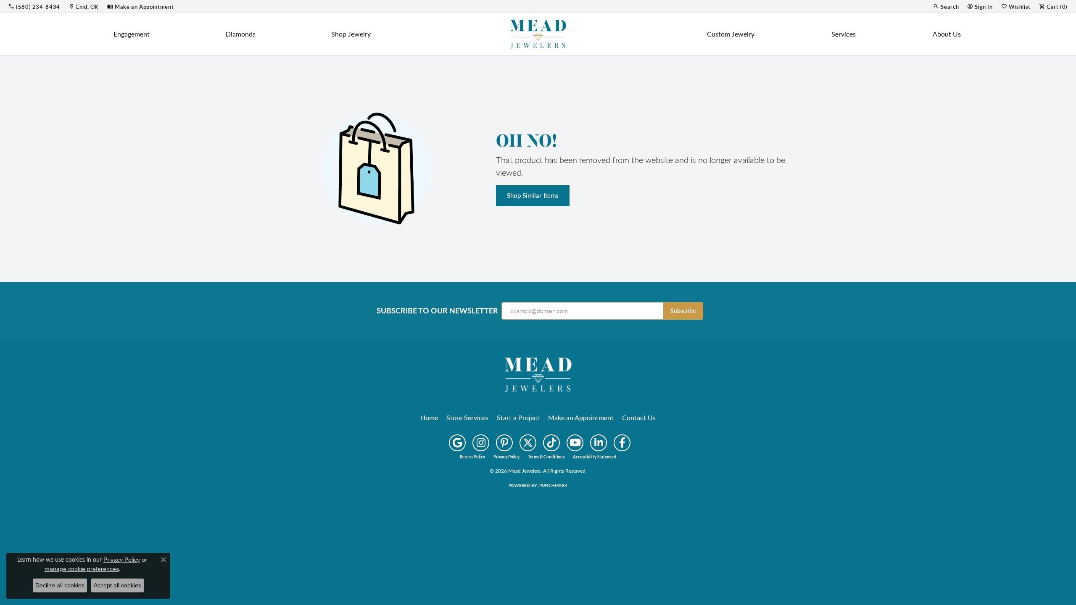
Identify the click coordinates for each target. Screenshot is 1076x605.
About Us (947, 34)
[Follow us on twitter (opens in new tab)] (528, 442)
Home (429, 417)
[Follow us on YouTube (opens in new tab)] (575, 442)
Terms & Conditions (546, 457)
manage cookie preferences (82, 569)
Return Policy (472, 457)
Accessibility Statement (595, 457)
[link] (34, 6)
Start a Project (518, 417)
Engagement (131, 34)
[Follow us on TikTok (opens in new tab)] (551, 442)
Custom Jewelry (730, 34)
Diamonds (241, 34)
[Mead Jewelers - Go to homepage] (538, 374)
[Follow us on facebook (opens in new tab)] (622, 442)
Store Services (467, 417)
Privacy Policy (506, 457)
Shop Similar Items (533, 195)
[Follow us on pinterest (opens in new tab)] (504, 442)
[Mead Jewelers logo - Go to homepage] (538, 34)
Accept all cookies (117, 585)
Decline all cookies (59, 585)
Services (843, 34)
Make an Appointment (581, 417)
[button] (946, 6)
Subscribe (683, 311)
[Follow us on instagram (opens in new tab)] (480, 442)
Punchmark (553, 485)
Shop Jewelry (351, 34)
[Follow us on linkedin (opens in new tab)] (598, 442)
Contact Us (639, 417)
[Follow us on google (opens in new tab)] (457, 442)
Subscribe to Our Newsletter (437, 310)
